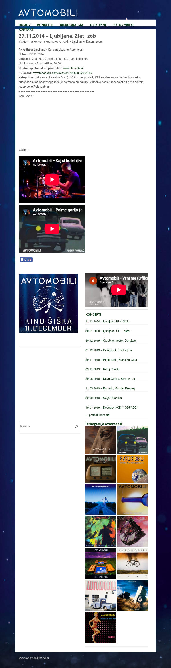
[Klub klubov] (101, 481)
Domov (24, 6)
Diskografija (72, 6)
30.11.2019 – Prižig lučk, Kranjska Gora (111, 359)
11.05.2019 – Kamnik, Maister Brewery (111, 388)
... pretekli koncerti (98, 415)
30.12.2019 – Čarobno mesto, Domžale (111, 340)
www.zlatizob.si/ (73, 68)
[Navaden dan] (101, 546)
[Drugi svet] (132, 546)
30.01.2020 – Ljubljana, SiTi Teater (108, 331)
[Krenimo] (101, 610)
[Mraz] (132, 577)
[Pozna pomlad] (132, 452)
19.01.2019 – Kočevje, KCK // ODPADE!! (112, 407)
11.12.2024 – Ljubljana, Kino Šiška (108, 321)
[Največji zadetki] (132, 513)
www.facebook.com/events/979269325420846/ (62, 73)
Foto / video (123, 6)
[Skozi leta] (101, 577)
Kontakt (26, 11)
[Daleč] (101, 452)
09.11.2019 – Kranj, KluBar (103, 369)
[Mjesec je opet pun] (101, 642)
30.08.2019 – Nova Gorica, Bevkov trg (110, 378)
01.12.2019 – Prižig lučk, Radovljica (109, 350)
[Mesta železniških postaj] (132, 481)
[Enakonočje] (101, 513)
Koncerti (45, 6)
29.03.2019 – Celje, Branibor (104, 398)
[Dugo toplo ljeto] (132, 610)
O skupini (98, 6)
